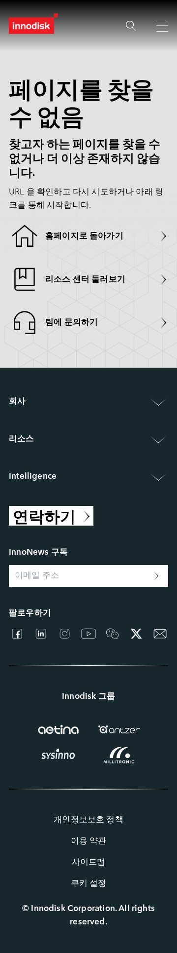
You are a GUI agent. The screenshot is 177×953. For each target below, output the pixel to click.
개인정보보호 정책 (88, 820)
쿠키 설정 (89, 883)
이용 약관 (89, 841)
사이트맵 (89, 862)
